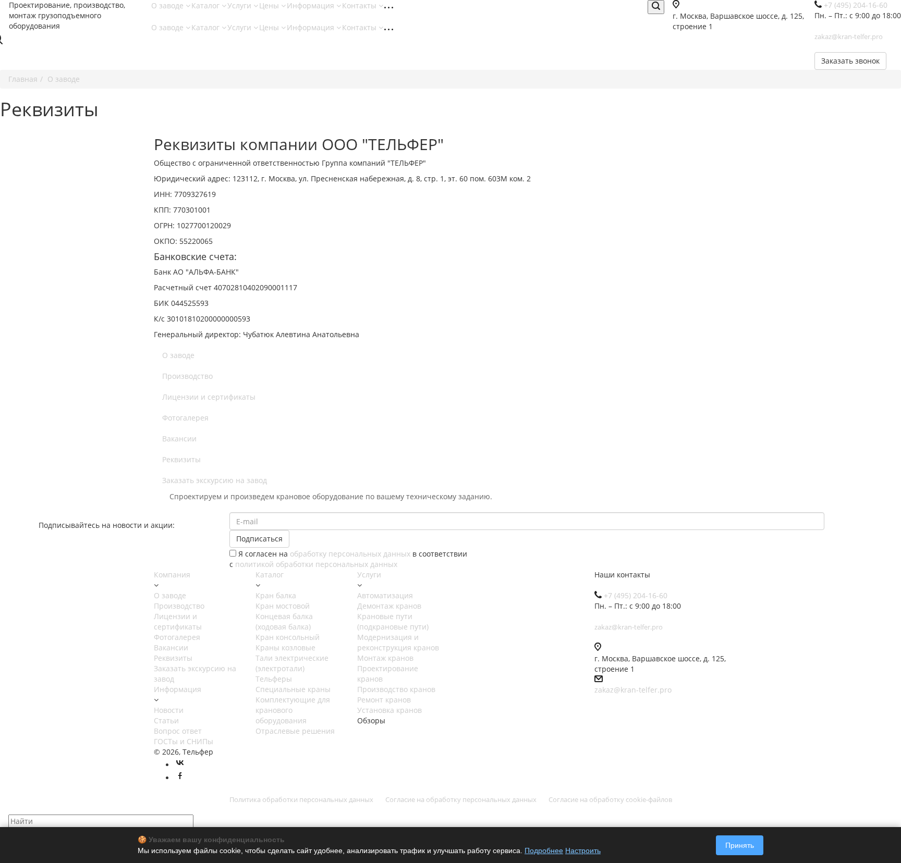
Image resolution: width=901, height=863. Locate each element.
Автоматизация (385, 595)
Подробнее (544, 850)
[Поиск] (656, 7)
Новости (169, 710)
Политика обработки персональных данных (301, 799)
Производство (187, 376)
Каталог (206, 5)
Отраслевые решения (295, 731)
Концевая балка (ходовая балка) (284, 621)
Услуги (240, 5)
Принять (739, 845)
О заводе (168, 5)
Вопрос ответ (178, 731)
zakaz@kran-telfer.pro (633, 690)
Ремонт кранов (384, 700)
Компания (172, 575)
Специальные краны (293, 689)
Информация (311, 5)
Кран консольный (287, 637)
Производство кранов (396, 689)
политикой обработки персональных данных (316, 564)
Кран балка (275, 595)
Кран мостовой (282, 606)
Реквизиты (181, 459)
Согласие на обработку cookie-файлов (610, 799)
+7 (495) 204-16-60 (635, 595)
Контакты (360, 5)
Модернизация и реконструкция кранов (398, 642)
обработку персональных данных (350, 554)
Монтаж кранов (385, 658)
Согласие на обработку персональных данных (461, 799)
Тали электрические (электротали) (291, 663)
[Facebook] (180, 778)
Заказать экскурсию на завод (214, 480)
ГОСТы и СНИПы (183, 741)
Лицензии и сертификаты (208, 397)
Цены (270, 5)
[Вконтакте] (180, 765)
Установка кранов (389, 710)
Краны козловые (285, 647)
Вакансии (179, 438)
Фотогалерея (185, 418)
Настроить (583, 850)
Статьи (166, 720)
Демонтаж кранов (389, 606)
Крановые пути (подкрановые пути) (393, 621)
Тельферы (273, 679)
